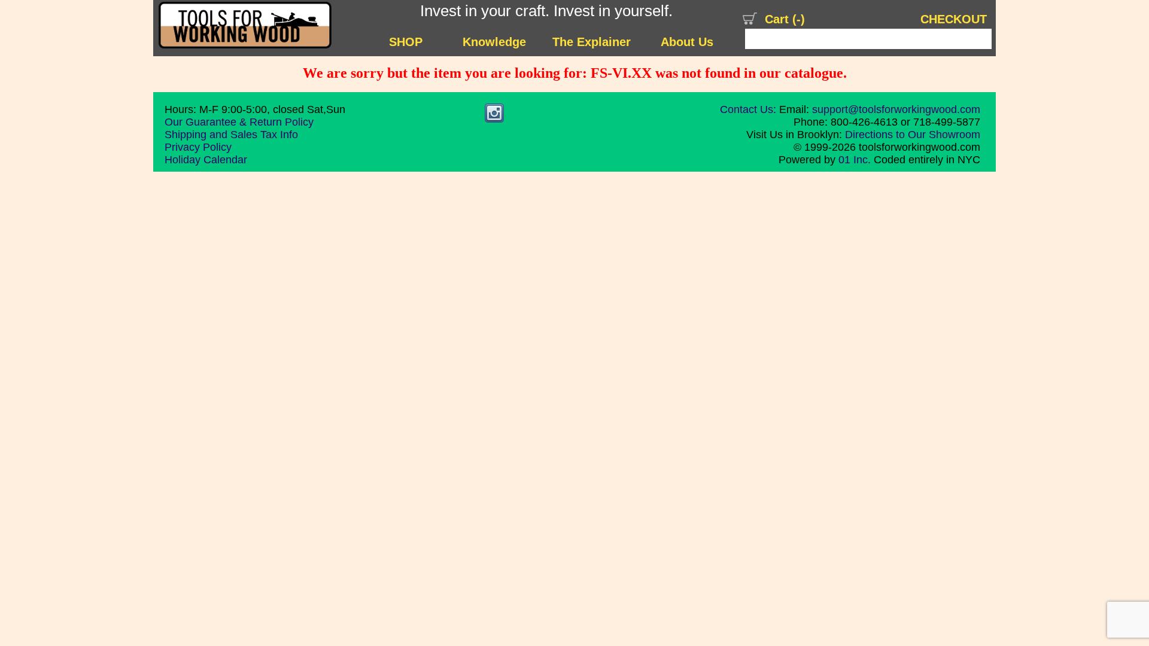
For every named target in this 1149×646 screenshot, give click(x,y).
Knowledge (494, 41)
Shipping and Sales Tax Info (231, 135)
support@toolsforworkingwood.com (896, 109)
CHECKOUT (953, 19)
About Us (687, 41)
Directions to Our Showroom (912, 135)
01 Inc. (854, 160)
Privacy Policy (198, 147)
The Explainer (591, 41)
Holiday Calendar (206, 160)
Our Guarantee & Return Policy (239, 122)
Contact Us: (748, 109)
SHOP (405, 41)
